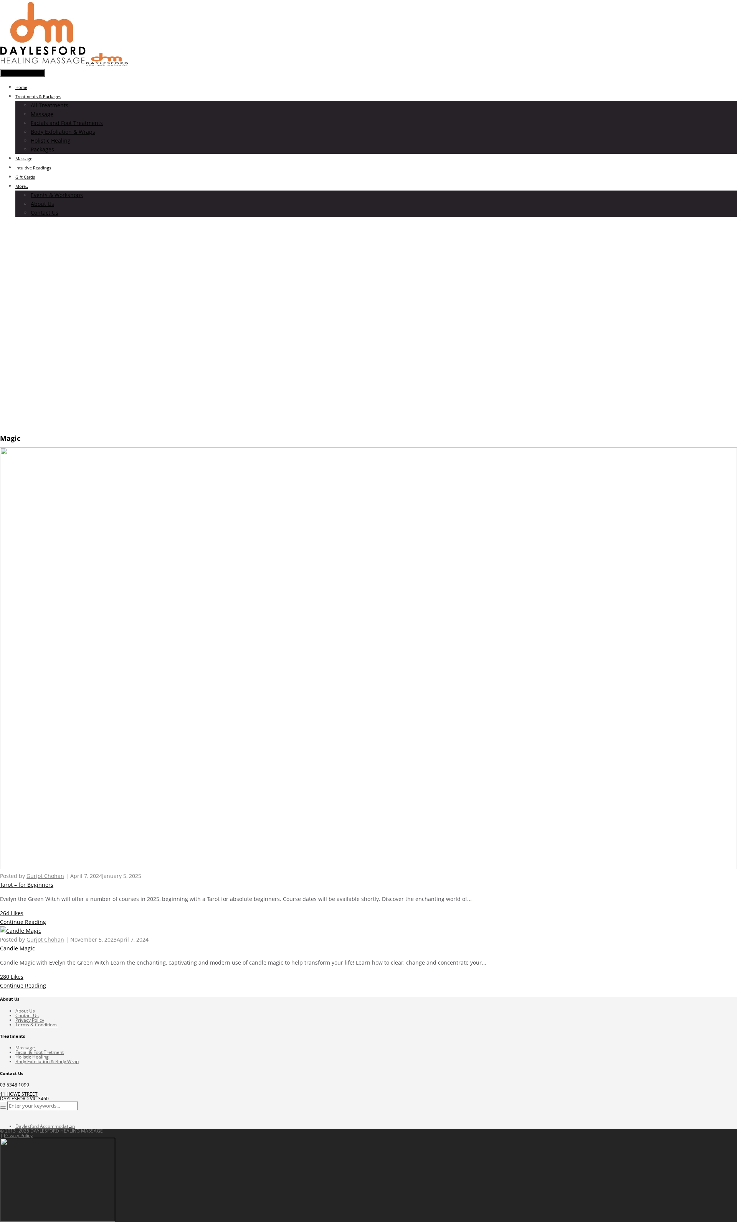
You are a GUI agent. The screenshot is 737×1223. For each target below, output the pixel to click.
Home (21, 87)
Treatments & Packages (38, 96)
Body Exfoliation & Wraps (63, 131)
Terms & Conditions (36, 1024)
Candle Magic (17, 948)
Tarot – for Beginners (26, 884)
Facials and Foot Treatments (67, 123)
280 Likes (11, 976)
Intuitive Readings (33, 168)
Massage (42, 114)
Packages (42, 149)
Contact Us (44, 212)
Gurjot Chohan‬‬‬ (45, 875)
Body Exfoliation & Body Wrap (47, 1061)
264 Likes (11, 913)
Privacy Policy (29, 1020)
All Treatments (49, 105)
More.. (21, 186)
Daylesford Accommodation (45, 1126)
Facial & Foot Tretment (39, 1052)
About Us (42, 203)
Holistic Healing (51, 140)
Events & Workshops (57, 195)
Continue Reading (23, 921)
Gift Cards (25, 177)
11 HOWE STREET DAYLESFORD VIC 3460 (24, 1096)
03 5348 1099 (14, 1085)
